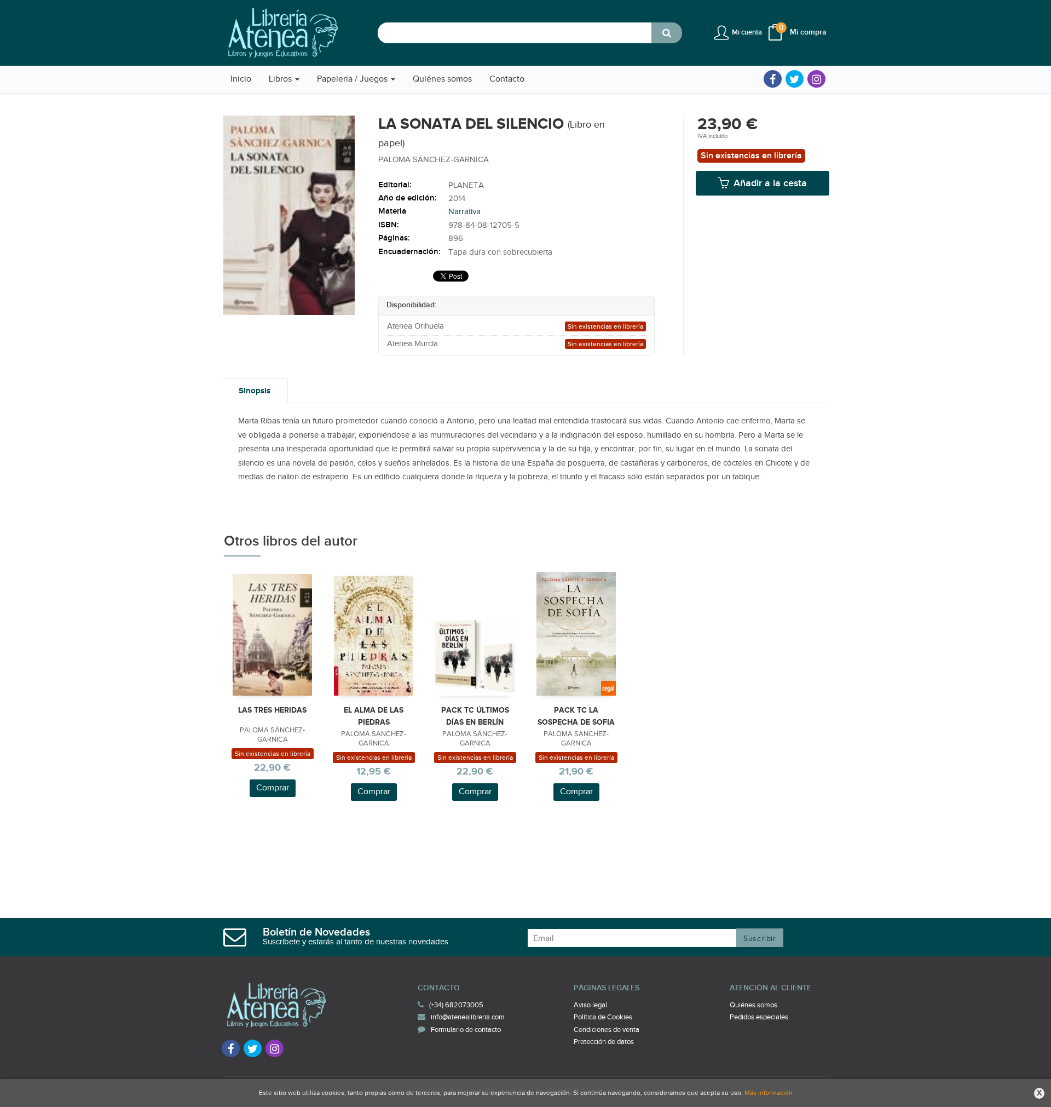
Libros (281, 79)
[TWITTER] (795, 79)
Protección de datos (604, 1041)
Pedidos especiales (759, 1017)
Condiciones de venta (606, 1029)
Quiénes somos (753, 1005)
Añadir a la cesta (769, 183)
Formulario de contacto (466, 1029)
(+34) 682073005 (456, 1005)
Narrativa (464, 211)
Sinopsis (254, 391)
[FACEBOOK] (773, 79)
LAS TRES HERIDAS (272, 710)
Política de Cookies (603, 1017)
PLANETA (466, 185)
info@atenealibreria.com (468, 1017)
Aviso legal (590, 1005)
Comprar (272, 788)
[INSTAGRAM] (816, 79)
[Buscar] (666, 32)
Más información (768, 1093)
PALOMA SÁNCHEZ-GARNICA (433, 159)
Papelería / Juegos (353, 79)
